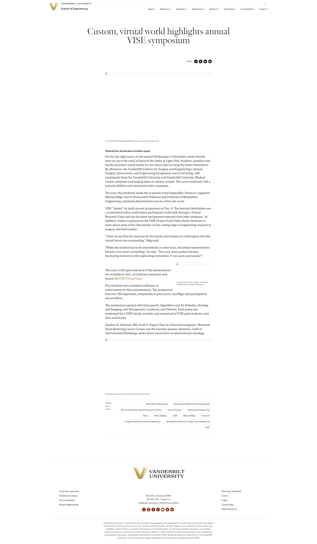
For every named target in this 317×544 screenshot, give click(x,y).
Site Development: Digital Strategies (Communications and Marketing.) (160, 538)
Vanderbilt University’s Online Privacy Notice (159, 503)
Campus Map (228, 505)
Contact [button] (262, 9)
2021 (175, 416)
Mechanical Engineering (199, 410)
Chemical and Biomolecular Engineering (192, 404)
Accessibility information (116, 535)
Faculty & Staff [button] (247, 9)
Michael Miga (189, 416)
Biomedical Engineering (156, 404)
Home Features (175, 410)
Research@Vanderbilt (69, 505)
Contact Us (165, 500)
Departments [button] (197, 9)
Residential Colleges (68, 496)
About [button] (150, 9)
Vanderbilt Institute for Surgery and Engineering (188, 422)
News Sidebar (160, 416)
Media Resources (229, 509)
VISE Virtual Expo (130, 278)
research (206, 416)
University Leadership (69, 491)
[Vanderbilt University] (158, 473)
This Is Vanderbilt (67, 500)
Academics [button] (180, 9)
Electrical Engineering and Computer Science (141, 410)
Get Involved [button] (229, 9)
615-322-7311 (153, 500)
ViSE (207, 428)
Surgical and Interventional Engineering (142, 422)
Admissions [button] (164, 9)
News (145, 416)
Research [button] (213, 9)
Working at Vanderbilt (231, 491)
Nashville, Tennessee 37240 (158, 496)
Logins (225, 500)
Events (225, 496)
